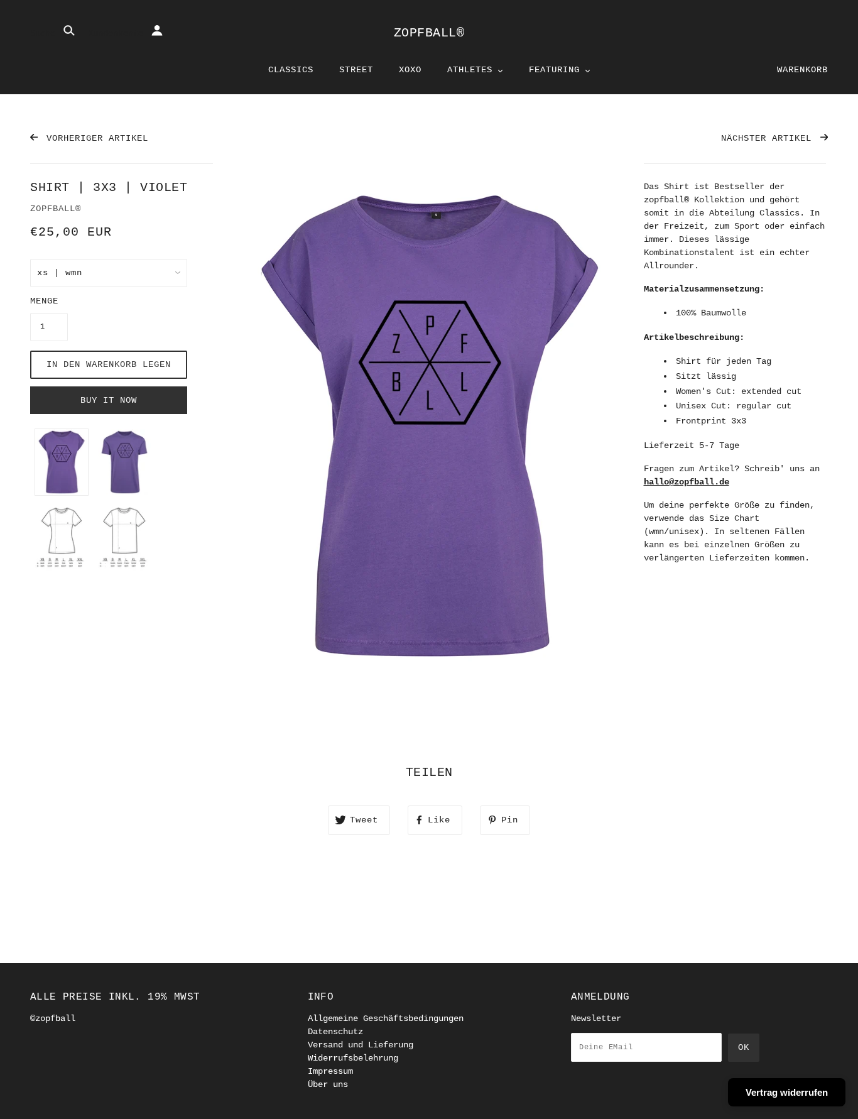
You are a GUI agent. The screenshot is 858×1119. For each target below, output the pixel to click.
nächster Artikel (769, 138)
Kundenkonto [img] (118, 33)
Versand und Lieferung (360, 1045)
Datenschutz (335, 1032)
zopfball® (429, 33)
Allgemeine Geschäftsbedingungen (386, 1018)
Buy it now (108, 400)
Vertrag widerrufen (787, 1092)
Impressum (330, 1071)
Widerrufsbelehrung (353, 1058)
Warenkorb (802, 70)
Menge (44, 301)
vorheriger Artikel (94, 138)
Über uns (328, 1084)
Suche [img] (45, 33)
